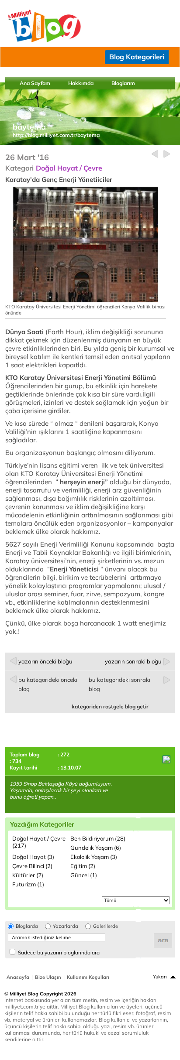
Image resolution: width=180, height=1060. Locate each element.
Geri (155, 154)
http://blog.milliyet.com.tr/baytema (56, 135)
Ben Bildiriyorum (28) (97, 838)
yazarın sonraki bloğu (133, 661)
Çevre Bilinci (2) (32, 865)
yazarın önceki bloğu (45, 661)
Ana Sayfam (35, 83)
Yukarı (160, 977)
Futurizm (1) (28, 884)
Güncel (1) (83, 875)
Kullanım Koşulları (88, 977)
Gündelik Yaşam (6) (95, 847)
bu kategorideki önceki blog (47, 684)
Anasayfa (18, 977)
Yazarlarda (65, 926)
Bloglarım (123, 83)
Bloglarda (27, 926)
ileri (166, 154)
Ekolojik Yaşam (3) (93, 856)
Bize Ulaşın (48, 977)
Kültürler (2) (27, 875)
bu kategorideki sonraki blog (119, 684)
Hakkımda (80, 83)
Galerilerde (105, 926)
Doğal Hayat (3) (33, 856)
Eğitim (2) (82, 865)
